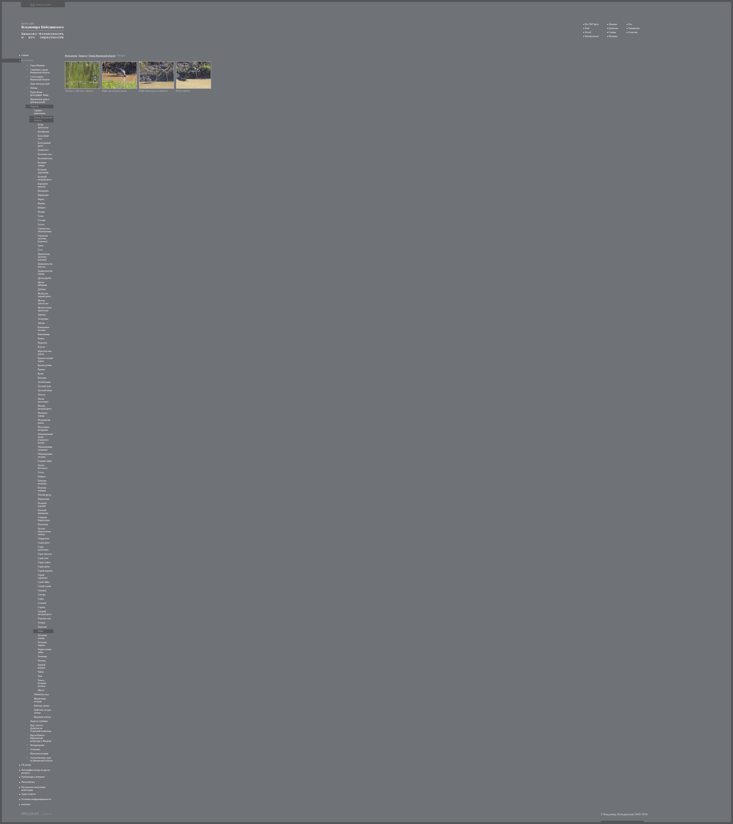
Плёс (587, 28)
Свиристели (43, 538)
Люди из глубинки (39, 721)
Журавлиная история (40, 700)
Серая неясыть (45, 554)
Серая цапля (44, 566)
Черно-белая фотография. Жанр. (39, 93)
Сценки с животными (39, 112)
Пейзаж (33, 88)
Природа (34, 106)
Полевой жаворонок (43, 511)
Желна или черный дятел (44, 295)
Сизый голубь (44, 586)
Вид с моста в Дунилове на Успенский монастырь (40, 728)
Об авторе (26, 765)
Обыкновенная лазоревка (45, 448)
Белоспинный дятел (44, 144)
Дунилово (613, 28)
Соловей (42, 603)
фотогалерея (27, 60)
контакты (25, 804)
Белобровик (43, 131)
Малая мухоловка (43, 400)
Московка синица (42, 414)
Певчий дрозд (44, 494)
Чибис (41, 672)
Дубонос (42, 289)
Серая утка (43, 558)
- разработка (46, 813)
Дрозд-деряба (44, 278)
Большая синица (42, 164)
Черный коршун (41, 666)
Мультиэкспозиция (39, 753)
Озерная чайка (45, 461)
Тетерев (41, 622)
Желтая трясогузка (43, 302)
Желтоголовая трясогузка (45, 309)
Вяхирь (41, 211)
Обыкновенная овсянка (45, 455)
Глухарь (41, 220)
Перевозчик (43, 499)
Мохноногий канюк (44, 421)
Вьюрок (41, 207)
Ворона (41, 203)
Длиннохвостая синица (45, 272)
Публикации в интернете (33, 777)
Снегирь (42, 594)
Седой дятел (44, 542)
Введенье (613, 36)
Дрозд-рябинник (42, 283)
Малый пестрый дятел (45, 407)
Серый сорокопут (43, 576)
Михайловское (592, 36)
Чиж (40, 676)
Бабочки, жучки (41, 705)
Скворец (42, 590)
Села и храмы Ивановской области (40, 78)
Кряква (41, 369)
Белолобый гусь (43, 137)
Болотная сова (45, 154)
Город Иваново (37, 65)
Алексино (633, 32)
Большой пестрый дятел (45, 178)
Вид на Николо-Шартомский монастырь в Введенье (41, 738)
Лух (630, 24)
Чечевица (42, 656)
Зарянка (41, 314)
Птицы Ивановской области (43, 119)
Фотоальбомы (28, 782)
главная (25, 55)
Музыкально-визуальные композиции (33, 788)
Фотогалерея (71, 55)
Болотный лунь (45, 158)
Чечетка (41, 660)
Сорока (41, 607)
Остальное (35, 749)
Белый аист (43, 150)
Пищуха (42, 476)
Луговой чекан (45, 390)
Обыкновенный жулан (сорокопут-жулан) (45, 438)
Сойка (41, 598)
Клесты (41, 347)
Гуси (40, 249)
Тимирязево (634, 28)
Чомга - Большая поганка (42, 683)
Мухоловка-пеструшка (44, 428)
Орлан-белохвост (43, 466)
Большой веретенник (43, 171)
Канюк (41, 338)
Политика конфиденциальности (36, 799)
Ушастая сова (44, 618)
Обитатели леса (41, 694)
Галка (40, 216)
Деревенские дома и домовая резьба (39, 100)
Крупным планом (42, 717)
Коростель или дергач (45, 352)
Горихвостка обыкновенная (45, 230)
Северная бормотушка (44, 519)
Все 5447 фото (592, 24)
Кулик (41, 373)
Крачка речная (45, 365)
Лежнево (613, 24)
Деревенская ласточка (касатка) (44, 257)
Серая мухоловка (43, 548)
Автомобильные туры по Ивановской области (41, 759)
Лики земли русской (39, 83)
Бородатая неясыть (43, 185)
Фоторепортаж (37, 745)
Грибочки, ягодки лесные (42, 711)
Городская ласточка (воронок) (43, 238)
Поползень (43, 524)
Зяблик (41, 323)
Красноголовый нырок (45, 359)
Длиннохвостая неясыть (45, 265)
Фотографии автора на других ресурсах (35, 771)
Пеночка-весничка (42, 482)
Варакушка (43, 195)
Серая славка (44, 562)
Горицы (612, 32)
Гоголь (41, 224)
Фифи (40, 631)
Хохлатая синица (42, 636)
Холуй (588, 32)
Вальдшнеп (43, 190)
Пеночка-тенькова (42, 489)
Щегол (41, 690)
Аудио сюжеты (28, 794)
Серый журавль (45, 570)
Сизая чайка (43, 582)
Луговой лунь (44, 386)
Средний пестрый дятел (45, 613)
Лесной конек (44, 382)
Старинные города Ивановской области (40, 71)
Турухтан (42, 627)
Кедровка (42, 342)
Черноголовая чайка (44, 651)
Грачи (40, 245)
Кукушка (42, 378)
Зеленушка (43, 319)
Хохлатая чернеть (42, 644)
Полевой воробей (42, 504)
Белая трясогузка (43, 126)
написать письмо (43, 4)
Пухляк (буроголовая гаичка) (44, 531)
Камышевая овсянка (43, 328)
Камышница (43, 334)
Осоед (41, 472)
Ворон (41, 199)
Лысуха (41, 394)
